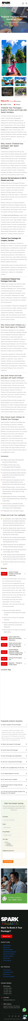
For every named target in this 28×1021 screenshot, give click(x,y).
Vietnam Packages (8, 949)
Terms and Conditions (8, 976)
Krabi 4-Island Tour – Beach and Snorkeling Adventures (11, 638)
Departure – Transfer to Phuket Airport (12, 663)
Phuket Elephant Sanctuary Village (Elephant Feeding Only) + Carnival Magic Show (12, 652)
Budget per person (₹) (8, 850)
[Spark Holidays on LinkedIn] (15, 1016)
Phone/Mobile (6, 831)
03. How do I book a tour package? (9, 750)
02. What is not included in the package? (11, 744)
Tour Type (5, 839)
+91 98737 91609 (7, 988)
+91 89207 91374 (7, 993)
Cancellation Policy (8, 972)
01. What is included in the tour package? (11, 724)
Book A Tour (6, 936)
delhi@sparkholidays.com (9, 999)
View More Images (7, 92)
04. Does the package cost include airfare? (11, 756)
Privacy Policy (6, 970)
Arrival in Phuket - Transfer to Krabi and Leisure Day (11, 573)
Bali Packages (7, 945)
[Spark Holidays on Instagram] (12, 1016)
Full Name (5, 816)
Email (4, 824)
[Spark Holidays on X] (19, 1016)
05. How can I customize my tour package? (11, 761)
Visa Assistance (7, 960)
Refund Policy (6, 974)
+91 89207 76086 (7, 991)
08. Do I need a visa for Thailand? (9, 779)
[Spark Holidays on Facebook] (9, 1016)
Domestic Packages (8, 956)
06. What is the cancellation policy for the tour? (12, 767)
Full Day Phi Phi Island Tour (12, 658)
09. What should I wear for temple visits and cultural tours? (11, 785)
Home (3, 22)
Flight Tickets (6, 958)
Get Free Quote (8, 861)
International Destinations (9, 951)
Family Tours (6, 947)
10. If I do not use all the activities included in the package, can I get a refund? (13, 792)
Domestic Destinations (9, 954)
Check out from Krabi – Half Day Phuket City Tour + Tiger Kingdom (12, 644)
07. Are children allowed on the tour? (10, 773)
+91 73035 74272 (15, 900)
